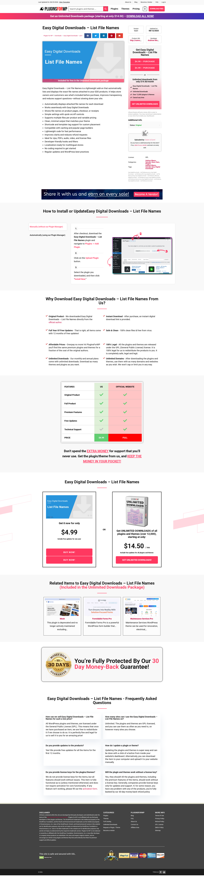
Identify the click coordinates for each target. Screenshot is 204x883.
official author (55, 322)
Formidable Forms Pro (102, 619)
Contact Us (134, 824)
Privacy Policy (159, 818)
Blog (135, 2)
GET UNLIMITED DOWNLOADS (145, 104)
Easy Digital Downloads (152, 167)
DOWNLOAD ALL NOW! (140, 16)
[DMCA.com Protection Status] (45, 857)
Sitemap (158, 830)
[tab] (48, 226)
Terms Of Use (159, 815)
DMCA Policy (159, 827)
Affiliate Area (135, 827)
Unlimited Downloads (110, 824)
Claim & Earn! (150, 140)
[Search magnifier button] (105, 8)
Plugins (148, 164)
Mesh (62, 619)
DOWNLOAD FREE (156, 9)
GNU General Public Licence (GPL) (57, 817)
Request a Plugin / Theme (111, 827)
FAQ (157, 2)
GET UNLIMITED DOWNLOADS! (137, 560)
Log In (164, 2)
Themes (105, 818)
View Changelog (64, 2)
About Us (128, 2)
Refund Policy (159, 821)
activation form (90, 788)
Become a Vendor (146, 2)
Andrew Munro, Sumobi (158, 40)
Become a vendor (109, 830)
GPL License (159, 824)
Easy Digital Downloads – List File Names (76, 35)
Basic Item (155, 162)
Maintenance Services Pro (141, 619)
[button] (87, 35)
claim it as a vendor (140, 145)
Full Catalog (107, 821)
